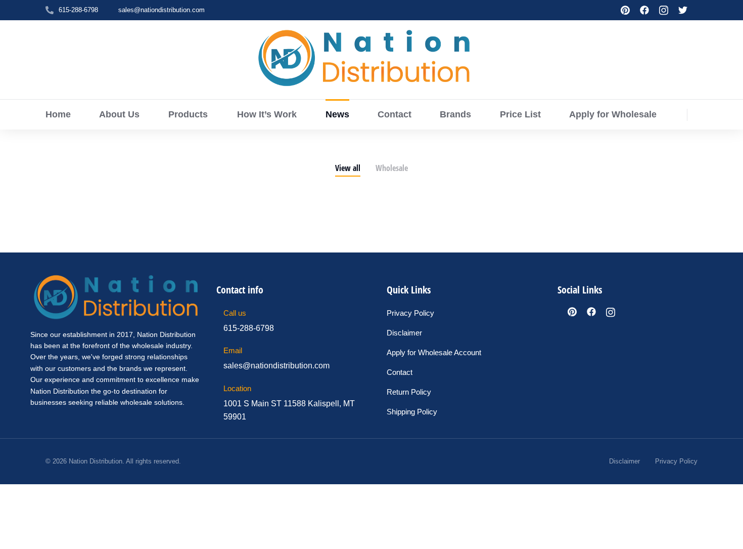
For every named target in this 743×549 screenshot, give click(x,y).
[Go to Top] (728, 534)
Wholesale (392, 168)
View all (347, 168)
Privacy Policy (676, 461)
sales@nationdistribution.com (161, 10)
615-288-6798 (78, 10)
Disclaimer (624, 461)
